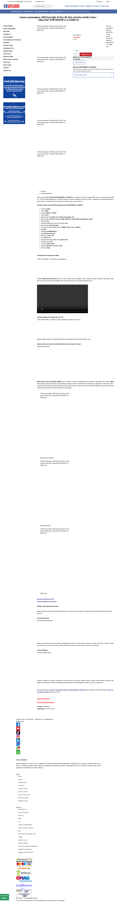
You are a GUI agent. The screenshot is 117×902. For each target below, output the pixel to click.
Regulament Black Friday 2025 (25, 852)
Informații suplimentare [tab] (46, 193)
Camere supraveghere (28, 11)
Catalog (103, 6)
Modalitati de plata (23, 801)
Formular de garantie (23, 812)
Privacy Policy (46, 900)
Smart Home (6, 62)
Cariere (20, 776)
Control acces (7, 54)
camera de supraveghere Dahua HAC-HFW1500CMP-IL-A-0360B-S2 (67, 690)
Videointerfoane (7, 51)
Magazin (76, 6)
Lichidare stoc (90, 6)
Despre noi (97, 6)
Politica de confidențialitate (25, 824)
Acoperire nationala (23, 843)
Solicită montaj (69, 6)
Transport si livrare (23, 788)
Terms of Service (57, 900)
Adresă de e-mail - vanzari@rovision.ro (44, 719)
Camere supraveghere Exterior (84, 71)
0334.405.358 (20, 1)
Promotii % (82, 6)
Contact (20, 779)
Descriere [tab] (43, 191)
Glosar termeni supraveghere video (27, 834)
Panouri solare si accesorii (10, 59)
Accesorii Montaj (8, 37)
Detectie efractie (8, 45)
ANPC (19, 818)
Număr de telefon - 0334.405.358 (24, 719)
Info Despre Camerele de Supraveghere (28, 846)
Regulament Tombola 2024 (25, 849)
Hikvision (40, 767)
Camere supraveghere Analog (42, 11)
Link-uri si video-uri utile (24, 795)
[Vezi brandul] (110, 36)
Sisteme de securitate (16, 11)
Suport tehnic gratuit (23, 798)
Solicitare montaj (79, 62)
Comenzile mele (22, 782)
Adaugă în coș (85, 54)
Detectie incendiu (8, 56)
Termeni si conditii (22, 791)
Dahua (35, 767)
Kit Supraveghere (8, 26)
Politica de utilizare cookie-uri (25, 828)
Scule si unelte (7, 65)
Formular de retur (22, 809)
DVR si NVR (6, 31)
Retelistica (6, 42)
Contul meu (21, 785)
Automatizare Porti (8, 48)
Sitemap (20, 837)
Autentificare (99, 1)
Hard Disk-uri (6, 34)
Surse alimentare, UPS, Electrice (12, 40)
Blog (107, 6)
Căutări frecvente (22, 840)
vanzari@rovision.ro (39, 1)
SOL (19, 821)
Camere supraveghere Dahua (56, 11)
